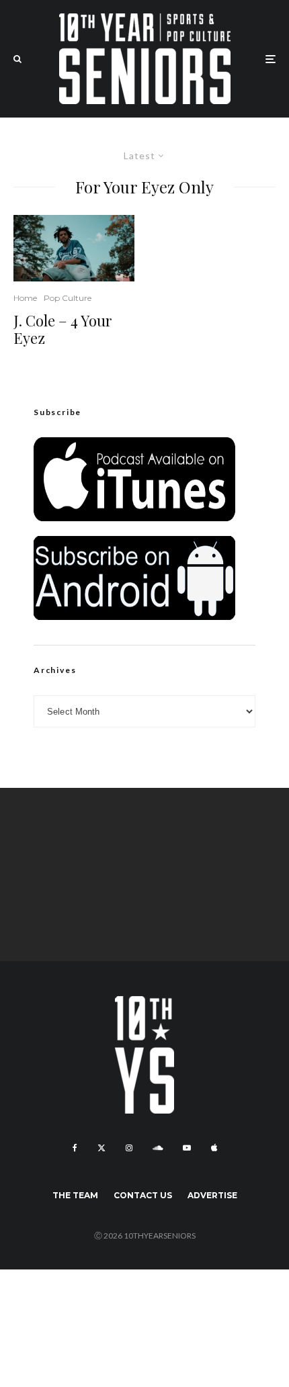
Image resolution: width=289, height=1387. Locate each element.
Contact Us (143, 1195)
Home (25, 298)
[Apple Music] (214, 1148)
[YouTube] (187, 1148)
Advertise (212, 1195)
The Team (75, 1195)
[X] (101, 1148)
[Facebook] (75, 1148)
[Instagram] (129, 1148)
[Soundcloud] (157, 1148)
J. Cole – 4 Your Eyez (62, 329)
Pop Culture (67, 298)
